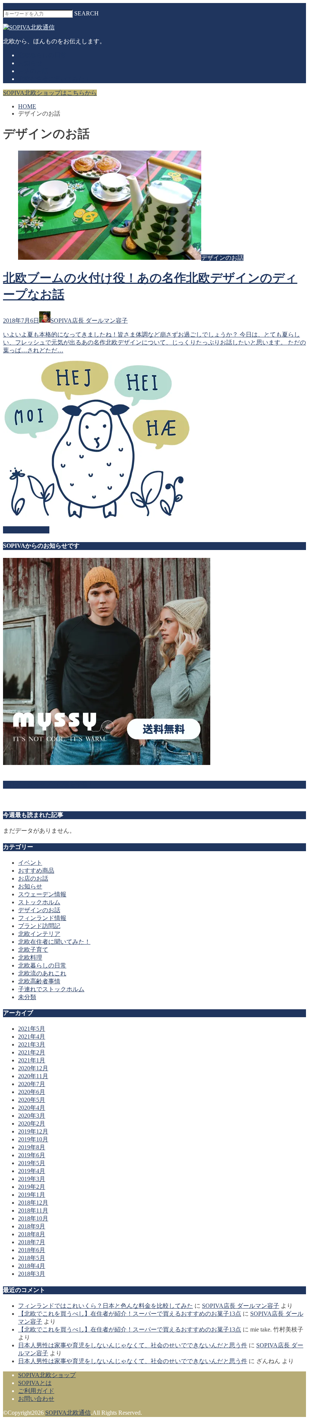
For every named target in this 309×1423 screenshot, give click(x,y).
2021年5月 (31, 1028)
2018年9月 (31, 1226)
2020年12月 (33, 1068)
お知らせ (30, 63)
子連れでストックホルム (51, 989)
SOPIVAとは (35, 1383)
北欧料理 (30, 957)
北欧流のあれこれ (42, 973)
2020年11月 (33, 1076)
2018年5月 (31, 1258)
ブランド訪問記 (39, 926)
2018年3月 (31, 1274)
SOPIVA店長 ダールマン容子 (240, 1306)
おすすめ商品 (36, 870)
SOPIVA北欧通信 (68, 1412)
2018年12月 (33, 1202)
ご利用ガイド (36, 1391)
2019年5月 (31, 1163)
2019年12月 (33, 1131)
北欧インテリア (39, 934)
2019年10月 (33, 1139)
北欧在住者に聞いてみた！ (54, 79)
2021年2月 (31, 1052)
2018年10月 (33, 1218)
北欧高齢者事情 (39, 981)
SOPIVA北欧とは (26, 530)
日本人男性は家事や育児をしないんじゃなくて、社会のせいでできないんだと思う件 (132, 1345)
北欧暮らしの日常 (42, 55)
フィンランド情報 (42, 918)
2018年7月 (31, 1242)
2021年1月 (31, 1060)
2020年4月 (31, 1108)
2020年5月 (31, 1100)
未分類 (27, 997)
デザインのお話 (39, 910)
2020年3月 (31, 1115)
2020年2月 (31, 1123)
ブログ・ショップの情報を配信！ (48, 784)
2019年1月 (31, 1194)
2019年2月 (31, 1187)
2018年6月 (31, 1250)
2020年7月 (31, 1084)
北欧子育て (33, 949)
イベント (30, 862)
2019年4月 (31, 1171)
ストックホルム (39, 902)
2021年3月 (31, 1044)
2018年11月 (33, 1210)
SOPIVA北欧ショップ (47, 1375)
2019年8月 (31, 1147)
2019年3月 (31, 1179)
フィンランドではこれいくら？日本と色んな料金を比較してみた (105, 1306)
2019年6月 (31, 1155)
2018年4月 (31, 1266)
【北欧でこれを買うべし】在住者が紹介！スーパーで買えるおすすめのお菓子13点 (129, 1313)
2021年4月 (31, 1036)
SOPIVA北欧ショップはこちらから (50, 93)
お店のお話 (33, 71)
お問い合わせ (36, 1399)
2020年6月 (31, 1092)
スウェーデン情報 (42, 894)
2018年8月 (31, 1234)
